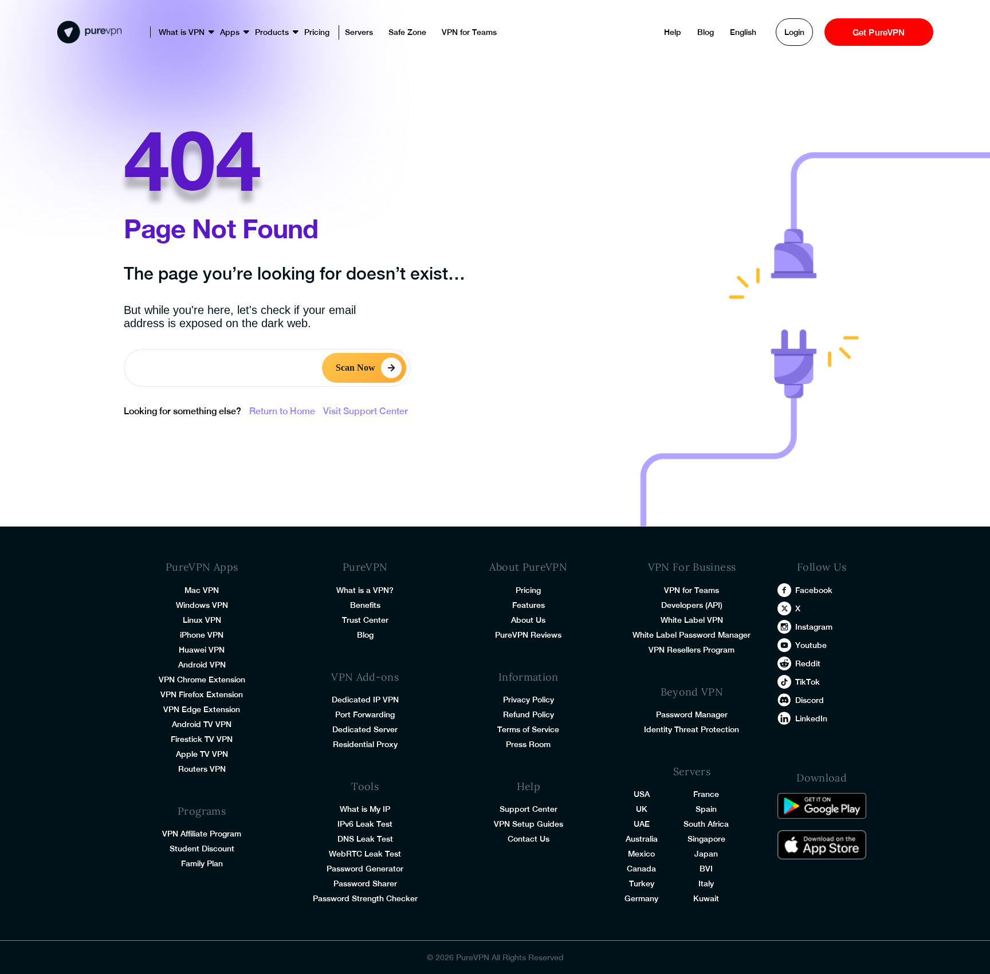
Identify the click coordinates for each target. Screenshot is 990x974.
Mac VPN (201, 590)
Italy (706, 883)
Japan (706, 853)
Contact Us (528, 838)
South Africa (706, 823)
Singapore (706, 838)
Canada (641, 868)
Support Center (528, 809)
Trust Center (365, 620)
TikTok (807, 681)
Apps (229, 32)
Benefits (365, 605)
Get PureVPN (878, 32)
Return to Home (282, 411)
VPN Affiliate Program (201, 833)
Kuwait (706, 898)
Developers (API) (691, 605)
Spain (706, 809)
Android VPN (202, 664)
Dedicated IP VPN (365, 699)
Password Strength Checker (365, 898)
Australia (642, 838)
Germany (641, 898)
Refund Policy (528, 714)
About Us (528, 620)
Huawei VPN (202, 649)
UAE (642, 823)
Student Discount (202, 848)
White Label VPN (692, 620)
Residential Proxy (365, 744)
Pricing (316, 32)
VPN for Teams (469, 32)
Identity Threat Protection (691, 729)
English (743, 32)
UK (641, 809)
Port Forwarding (365, 714)
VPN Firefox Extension (201, 694)
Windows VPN (202, 605)
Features (528, 605)
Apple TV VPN (202, 754)
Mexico (641, 853)
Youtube (811, 645)
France (706, 794)
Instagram (813, 626)
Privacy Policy (528, 699)
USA (642, 794)
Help (672, 32)
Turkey (641, 883)
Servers (359, 32)
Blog (705, 32)
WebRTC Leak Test (365, 853)
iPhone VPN (201, 634)
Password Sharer (365, 883)
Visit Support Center (365, 411)
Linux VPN (202, 620)
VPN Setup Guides (528, 823)
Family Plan (202, 863)
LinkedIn (811, 718)
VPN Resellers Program (691, 649)
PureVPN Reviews (528, 634)
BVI (706, 868)
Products (272, 32)
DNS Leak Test (365, 838)
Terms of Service (528, 729)
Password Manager (692, 714)
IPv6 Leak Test (364, 823)
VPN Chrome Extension (202, 679)
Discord (809, 700)
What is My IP (365, 809)
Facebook (813, 590)
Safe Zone (407, 32)
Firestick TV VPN (202, 739)
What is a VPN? (365, 590)
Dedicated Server (365, 729)
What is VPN (182, 32)
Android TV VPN (201, 724)
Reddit (807, 663)
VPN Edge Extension (201, 709)
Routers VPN (202, 768)
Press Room (528, 744)
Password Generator (365, 868)
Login (794, 32)
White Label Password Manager (691, 634)
